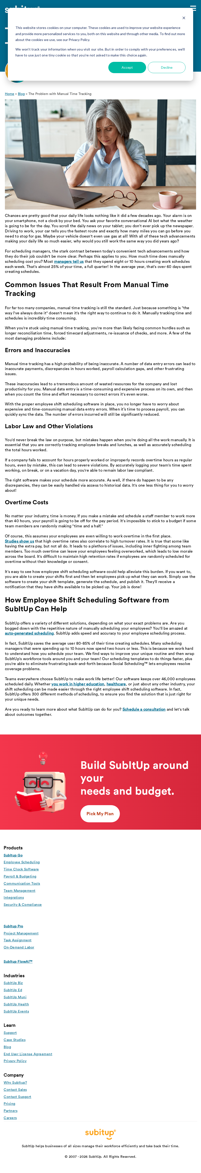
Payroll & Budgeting (20, 876)
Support (10, 1033)
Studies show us (19, 541)
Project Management (21, 933)
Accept (127, 67)
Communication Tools (22, 883)
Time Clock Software (21, 869)
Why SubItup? (15, 1082)
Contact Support (17, 1097)
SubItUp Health (16, 1004)
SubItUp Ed (13, 990)
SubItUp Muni (15, 997)
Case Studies (14, 1040)
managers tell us (69, 262)
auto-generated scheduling (29, 633)
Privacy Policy (15, 1061)
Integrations (14, 897)
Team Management (20, 891)
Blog (21, 94)
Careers (10, 1118)
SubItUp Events (16, 1011)
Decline (167, 67)
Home (9, 94)
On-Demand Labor (19, 947)
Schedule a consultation (144, 709)
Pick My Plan (100, 814)
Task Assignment (18, 940)
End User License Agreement (28, 1054)
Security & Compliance (23, 904)
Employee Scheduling (22, 862)
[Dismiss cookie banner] (184, 18)
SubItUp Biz (13, 983)
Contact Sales (15, 1090)
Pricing (9, 1104)
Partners (10, 1111)
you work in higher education (77, 684)
